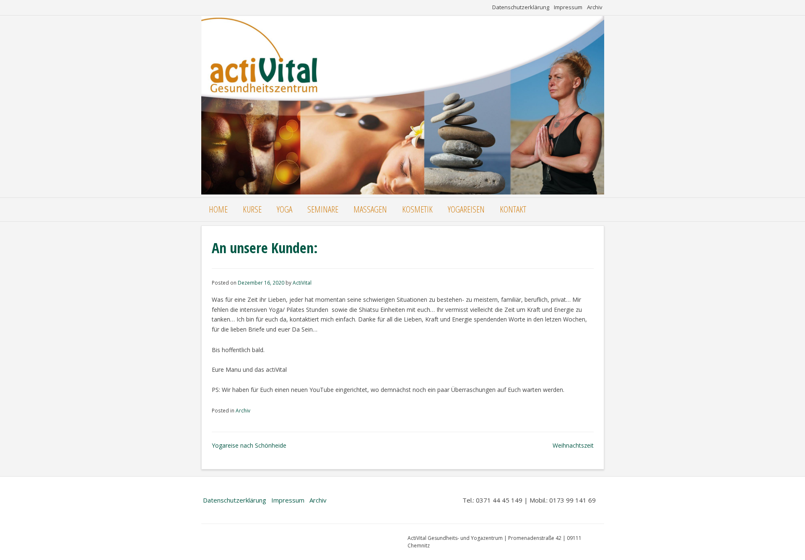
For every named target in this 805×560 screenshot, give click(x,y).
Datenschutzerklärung (520, 7)
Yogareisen (466, 209)
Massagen (370, 209)
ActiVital (302, 282)
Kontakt (513, 209)
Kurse (252, 209)
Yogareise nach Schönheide (249, 445)
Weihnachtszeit (573, 445)
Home (218, 209)
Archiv (594, 7)
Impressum (568, 7)
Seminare (322, 209)
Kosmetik (417, 209)
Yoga (284, 209)
